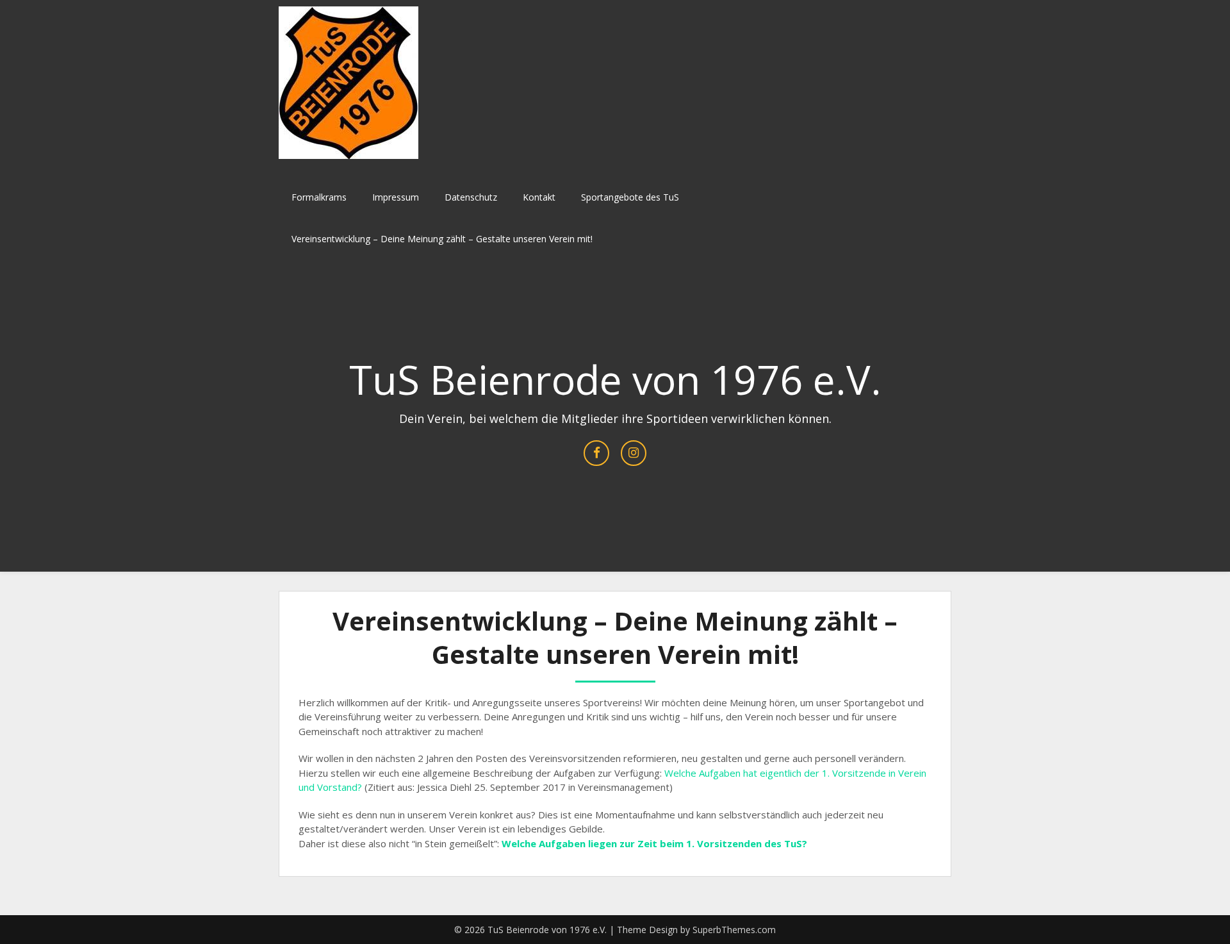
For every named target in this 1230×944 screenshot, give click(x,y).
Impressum (395, 197)
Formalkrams (319, 197)
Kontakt (539, 197)
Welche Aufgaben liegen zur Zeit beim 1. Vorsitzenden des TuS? (654, 843)
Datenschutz (471, 197)
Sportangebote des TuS (630, 197)
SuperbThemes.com (734, 929)
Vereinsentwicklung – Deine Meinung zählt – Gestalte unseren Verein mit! (442, 239)
